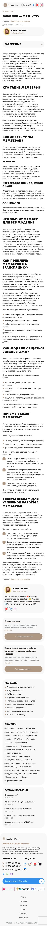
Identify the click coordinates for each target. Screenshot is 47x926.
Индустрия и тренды (15, 690)
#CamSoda (30, 729)
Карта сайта (23, 918)
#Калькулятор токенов (13, 760)
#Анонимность (21, 742)
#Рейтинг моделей (12, 770)
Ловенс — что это (13, 621)
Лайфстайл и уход (14, 694)
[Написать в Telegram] (3, 874)
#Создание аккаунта (13, 774)
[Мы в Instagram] (41, 5)
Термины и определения (20, 21)
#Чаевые (24, 777)
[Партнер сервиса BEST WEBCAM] (23, 889)
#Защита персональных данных (17, 756)
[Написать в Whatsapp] (7, 874)
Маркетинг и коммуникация (18, 697)
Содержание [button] (13, 44)
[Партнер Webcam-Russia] (9, 889)
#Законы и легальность (14, 749)
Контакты (23, 914)
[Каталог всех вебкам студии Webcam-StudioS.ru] (37, 889)
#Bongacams (10, 729)
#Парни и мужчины (12, 763)
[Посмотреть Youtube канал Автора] (6, 609)
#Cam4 (20, 729)
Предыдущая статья (24, 636)
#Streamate (30, 739)
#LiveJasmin (18, 735)
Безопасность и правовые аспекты (20, 687)
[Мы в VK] (25, 868)
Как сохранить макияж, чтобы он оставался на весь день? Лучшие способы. (20, 651)
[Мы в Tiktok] (40, 864)
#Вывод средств (26, 746)
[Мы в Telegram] (25, 864)
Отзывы (23, 905)
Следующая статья (22, 669)
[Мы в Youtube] (37, 5)
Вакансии (23, 901)
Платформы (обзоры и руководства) (21, 701)
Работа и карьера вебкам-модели (20, 704)
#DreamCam (22, 732)
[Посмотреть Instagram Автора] (15, 609)
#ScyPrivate (18, 739)
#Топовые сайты (11, 777)
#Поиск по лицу (29, 763)
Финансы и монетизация (16, 715)
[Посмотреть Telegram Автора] (11, 609)
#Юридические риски (13, 781)
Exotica (23, 897)
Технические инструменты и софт (20, 711)
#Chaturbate (9, 732)
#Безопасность (11, 746)
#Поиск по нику (11, 767)
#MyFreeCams (31, 735)
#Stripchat (8, 742)
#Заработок (31, 749)
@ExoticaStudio (23, 599)
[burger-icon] (5, 5)
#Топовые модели (31, 774)
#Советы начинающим (31, 770)
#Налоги (28, 760)
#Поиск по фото (26, 767)
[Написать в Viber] (11, 874)
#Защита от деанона (13, 753)
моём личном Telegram (30, 601)
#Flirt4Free (34, 732)
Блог (23, 910)
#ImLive (7, 735)
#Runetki (8, 739)
